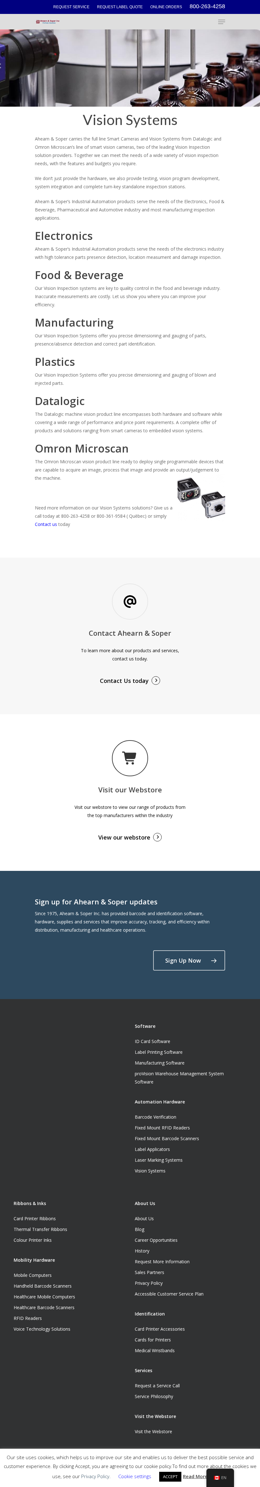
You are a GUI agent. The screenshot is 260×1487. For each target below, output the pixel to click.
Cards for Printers (153, 1340)
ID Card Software (152, 1041)
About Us (144, 1218)
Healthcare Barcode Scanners (44, 1307)
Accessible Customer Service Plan (169, 1294)
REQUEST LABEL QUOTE (120, 7)
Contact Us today (124, 680)
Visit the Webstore (153, 1431)
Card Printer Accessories (160, 1329)
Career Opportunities (156, 1240)
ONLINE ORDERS (166, 7)
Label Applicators (152, 1149)
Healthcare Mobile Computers (44, 1297)
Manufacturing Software (160, 1063)
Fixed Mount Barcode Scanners (167, 1138)
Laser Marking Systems (159, 1160)
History (142, 1251)
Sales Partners (149, 1272)
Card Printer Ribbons (35, 1218)
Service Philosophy (154, 1396)
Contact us (46, 524)
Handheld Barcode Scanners (43, 1286)
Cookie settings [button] (134, 1476)
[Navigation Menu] (221, 22)
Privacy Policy (149, 1283)
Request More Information (162, 1262)
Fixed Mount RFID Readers (162, 1128)
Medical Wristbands (155, 1350)
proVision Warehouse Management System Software (179, 1078)
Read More (195, 1476)
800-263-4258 (207, 6)
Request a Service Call (157, 1386)
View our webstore (124, 837)
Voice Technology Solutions (42, 1329)
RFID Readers (28, 1318)
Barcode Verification (155, 1117)
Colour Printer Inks (33, 1240)
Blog (139, 1229)
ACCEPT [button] (170, 1476)
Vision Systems (150, 1171)
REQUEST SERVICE (71, 7)
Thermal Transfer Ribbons (40, 1229)
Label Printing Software (159, 1052)
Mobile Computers (33, 1275)
